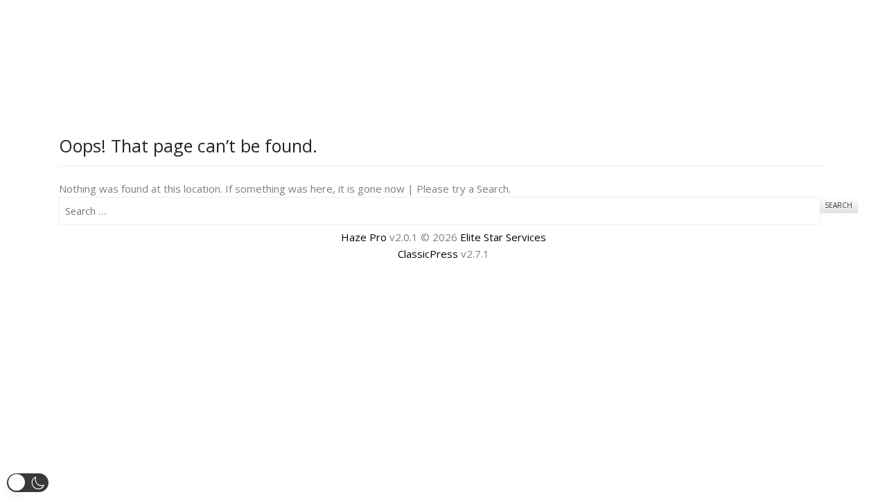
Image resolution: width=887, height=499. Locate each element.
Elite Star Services (503, 237)
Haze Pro (364, 237)
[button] (28, 482)
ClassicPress (428, 254)
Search (838, 205)
